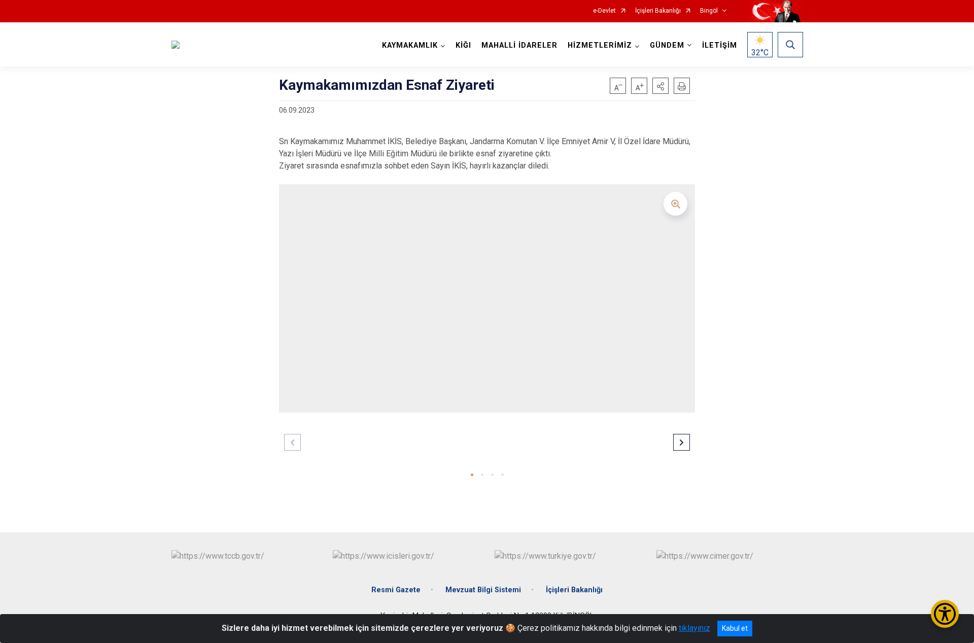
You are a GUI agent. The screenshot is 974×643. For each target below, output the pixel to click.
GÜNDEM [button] (667, 45)
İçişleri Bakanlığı (658, 11)
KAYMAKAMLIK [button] (410, 45)
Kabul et (735, 628)
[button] (660, 86)
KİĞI (463, 45)
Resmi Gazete (396, 590)
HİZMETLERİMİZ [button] (600, 45)
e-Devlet (604, 11)
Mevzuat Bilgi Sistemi (483, 590)
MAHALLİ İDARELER (519, 45)
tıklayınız (694, 628)
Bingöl (709, 11)
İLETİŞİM (719, 45)
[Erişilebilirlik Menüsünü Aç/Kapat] (945, 614)
